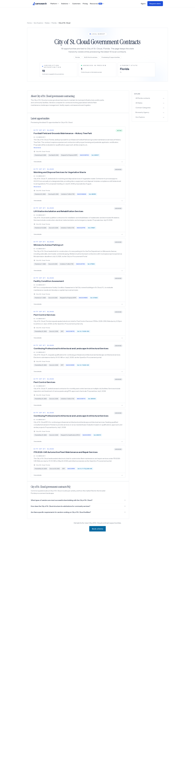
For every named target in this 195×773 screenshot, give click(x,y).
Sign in (143, 3)
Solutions (64, 3)
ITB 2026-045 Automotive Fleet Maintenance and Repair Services (66, 452)
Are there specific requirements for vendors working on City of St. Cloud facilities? (78, 512)
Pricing (85, 3)
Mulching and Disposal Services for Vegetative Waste (60, 172)
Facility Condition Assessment (49, 281)
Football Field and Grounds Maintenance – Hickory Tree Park (63, 133)
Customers (76, 3)
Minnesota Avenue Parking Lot (48, 245)
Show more (37, 147)
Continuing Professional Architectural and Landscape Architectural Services (71, 348)
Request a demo (155, 4)
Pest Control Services (44, 315)
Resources (96, 4)
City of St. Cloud (44, 130)
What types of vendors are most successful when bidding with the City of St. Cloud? (78, 500)
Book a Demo (97, 529)
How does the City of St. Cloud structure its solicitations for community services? (78, 506)
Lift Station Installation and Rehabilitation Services (58, 211)
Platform (53, 3)
